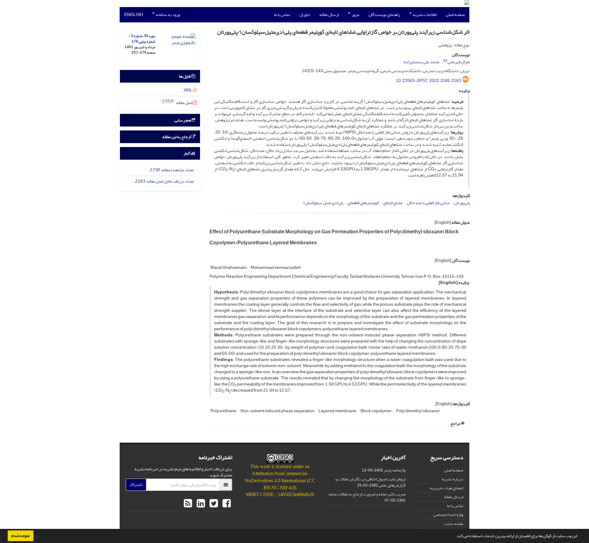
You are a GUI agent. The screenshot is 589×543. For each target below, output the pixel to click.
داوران (304, 14)
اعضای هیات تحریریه (446, 488)
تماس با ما (282, 14)
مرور (355, 14)
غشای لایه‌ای (393, 203)
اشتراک (136, 484)
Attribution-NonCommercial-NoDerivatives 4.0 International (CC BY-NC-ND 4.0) (280, 480)
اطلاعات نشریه (424, 14)
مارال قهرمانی (459, 62)
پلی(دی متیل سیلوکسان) (323, 203)
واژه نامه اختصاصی (448, 514)
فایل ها (185, 76)
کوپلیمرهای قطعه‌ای (363, 203)
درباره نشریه (452, 479)
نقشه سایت (453, 523)
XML (188, 90)
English (133, 14)
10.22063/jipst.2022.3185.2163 (428, 80)
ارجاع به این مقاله (176, 137)
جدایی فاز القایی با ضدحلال (428, 203)
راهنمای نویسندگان (384, 14)
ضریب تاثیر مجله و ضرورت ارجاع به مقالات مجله (367, 494)
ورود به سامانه (167, 14)
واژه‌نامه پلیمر (394, 470)
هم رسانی (183, 120)
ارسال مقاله (329, 14)
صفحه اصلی (455, 14)
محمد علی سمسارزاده (421, 62)
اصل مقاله (177, 103)
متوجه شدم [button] (20, 535)
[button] (454, 536)
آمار (187, 153)
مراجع (455, 423)
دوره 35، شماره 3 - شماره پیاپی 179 (142, 39)
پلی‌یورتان (462, 203)
